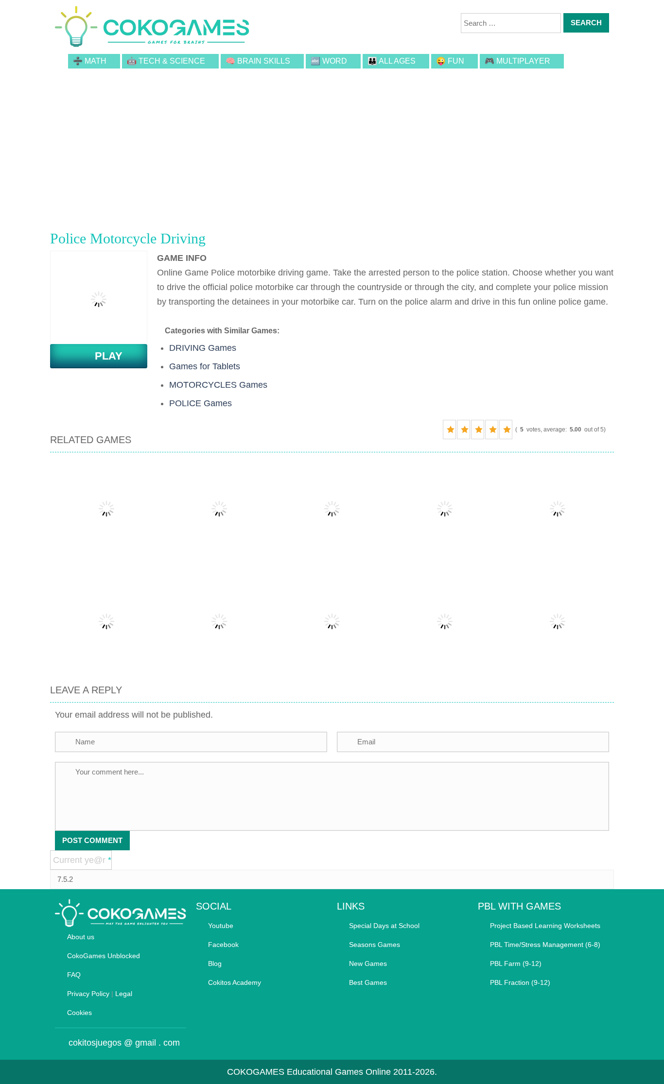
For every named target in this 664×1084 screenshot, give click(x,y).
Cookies (79, 1012)
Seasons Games (374, 944)
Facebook (223, 944)
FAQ (74, 975)
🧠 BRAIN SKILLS (258, 61)
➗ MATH (89, 61)
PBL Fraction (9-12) (520, 982)
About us (80, 937)
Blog (215, 963)
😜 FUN (450, 61)
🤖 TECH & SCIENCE (166, 61)
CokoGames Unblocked (103, 956)
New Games (368, 963)
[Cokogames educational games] (152, 28)
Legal (123, 994)
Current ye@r (82, 860)
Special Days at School (384, 925)
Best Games (368, 982)
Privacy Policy (88, 994)
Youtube (220, 925)
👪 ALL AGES (391, 61)
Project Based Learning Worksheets (545, 925)
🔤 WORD (329, 61)
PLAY (102, 356)
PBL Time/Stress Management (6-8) (545, 944)
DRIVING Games (202, 348)
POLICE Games (200, 403)
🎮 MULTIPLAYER (517, 61)
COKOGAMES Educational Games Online (309, 1072)
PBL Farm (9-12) (516, 963)
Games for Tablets (204, 366)
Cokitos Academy (234, 982)
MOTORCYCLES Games (218, 385)
